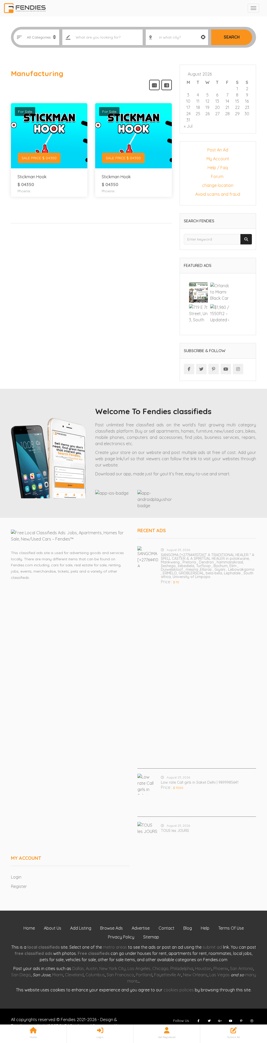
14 (227, 101)
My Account (218, 158)
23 (247, 107)
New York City (112, 968)
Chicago (160, 968)
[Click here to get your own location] (203, 37)
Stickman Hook (31, 176)
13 (217, 101)
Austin (92, 968)
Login (16, 877)
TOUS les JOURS (175, 830)
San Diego (21, 974)
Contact (166, 928)
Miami (57, 974)
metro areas (115, 947)
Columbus (95, 974)
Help (205, 928)
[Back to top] (250, 1010)
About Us (52, 928)
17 (188, 107)
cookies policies (178, 989)
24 (188, 113)
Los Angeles (139, 968)
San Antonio (241, 968)
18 (198, 107)
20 (217, 107)
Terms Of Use (231, 928)
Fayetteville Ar (167, 974)
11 (197, 101)
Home (29, 928)
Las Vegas (219, 974)
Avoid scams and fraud (217, 194)
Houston (203, 968)
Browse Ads (111, 928)
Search (232, 37)
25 (198, 113)
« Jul (188, 126)
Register (19, 886)
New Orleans (195, 974)
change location (217, 185)
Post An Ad (217, 149)
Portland (144, 974)
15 (237, 101)
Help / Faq (218, 167)
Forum (217, 176)
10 (188, 101)
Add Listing (80, 928)
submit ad (212, 947)
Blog (187, 928)
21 (227, 107)
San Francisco (120, 974)
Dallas (78, 968)
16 (247, 101)
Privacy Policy (121, 937)
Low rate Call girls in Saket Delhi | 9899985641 (199, 782)
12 (207, 101)
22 (237, 107)
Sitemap (151, 937)
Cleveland (74, 974)
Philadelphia (181, 968)
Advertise (141, 928)
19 (207, 107)
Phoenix (23, 191)
